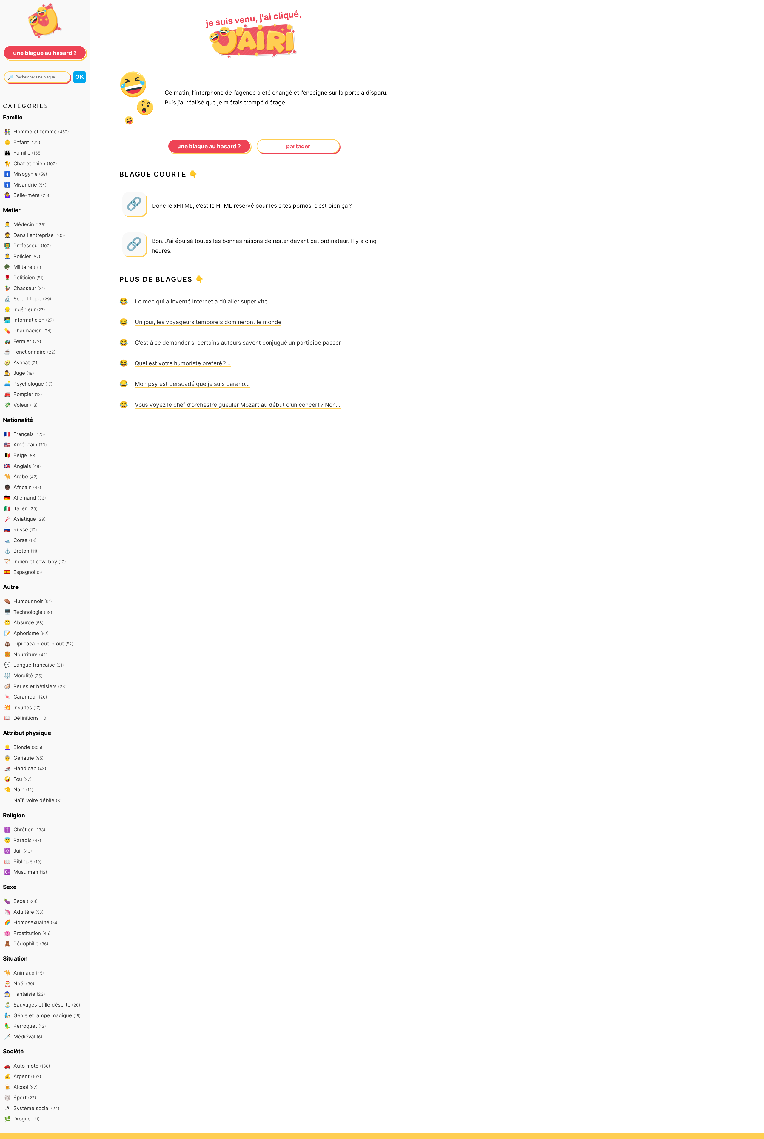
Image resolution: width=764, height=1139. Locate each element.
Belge (20, 455)
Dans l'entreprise (34, 235)
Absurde (24, 622)
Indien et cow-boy (35, 561)
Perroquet (25, 1026)
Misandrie (25, 184)
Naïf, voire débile (36, 800)
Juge (19, 373)
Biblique (22, 861)
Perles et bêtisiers (35, 686)
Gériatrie (24, 758)
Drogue (22, 1118)
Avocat (21, 362)
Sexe (21, 901)
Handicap (25, 768)
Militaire (22, 267)
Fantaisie (24, 994)
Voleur (21, 405)
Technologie (28, 612)
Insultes (22, 707)
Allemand (25, 497)
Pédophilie (26, 943)
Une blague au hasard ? (209, 146)
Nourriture (25, 654)
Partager (298, 146)
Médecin (25, 224)
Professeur (27, 245)
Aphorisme (26, 633)
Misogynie (25, 174)
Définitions (26, 718)
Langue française (34, 665)
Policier (22, 256)
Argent (22, 1076)
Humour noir (28, 601)
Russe (20, 529)
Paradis (22, 840)
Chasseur (24, 288)
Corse (20, 540)
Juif (18, 850)
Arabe (21, 476)
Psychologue (28, 383)
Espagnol (23, 572)
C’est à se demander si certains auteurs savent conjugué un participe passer (238, 342)
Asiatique (25, 519)
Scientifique (27, 298)
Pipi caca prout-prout (38, 643)
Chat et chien (30, 163)
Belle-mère (26, 195)
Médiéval (23, 1036)
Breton (20, 551)
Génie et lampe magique (42, 1015)
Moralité (23, 675)
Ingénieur (24, 309)
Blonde (23, 747)
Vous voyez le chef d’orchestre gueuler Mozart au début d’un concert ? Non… (238, 404)
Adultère (24, 912)
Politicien (24, 277)
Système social (32, 1108)
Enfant (22, 142)
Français (24, 434)
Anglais (22, 466)
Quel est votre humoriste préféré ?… (183, 363)
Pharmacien (28, 330)
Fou (18, 779)
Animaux (24, 973)
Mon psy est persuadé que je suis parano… (192, 383)
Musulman (25, 872)
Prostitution (27, 933)
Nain (18, 789)
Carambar (25, 696)
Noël (19, 983)
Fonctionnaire (30, 352)
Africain (22, 487)
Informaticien (29, 320)
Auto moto (27, 1066)
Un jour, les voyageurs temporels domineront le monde (208, 322)
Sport (20, 1097)
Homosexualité (31, 922)
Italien (21, 508)
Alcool (21, 1087)
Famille (23, 152)
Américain (25, 444)
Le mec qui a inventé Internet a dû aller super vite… (203, 301)
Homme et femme (36, 131)
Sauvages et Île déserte (42, 1004)
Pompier (23, 394)
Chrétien (24, 829)
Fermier (22, 341)
